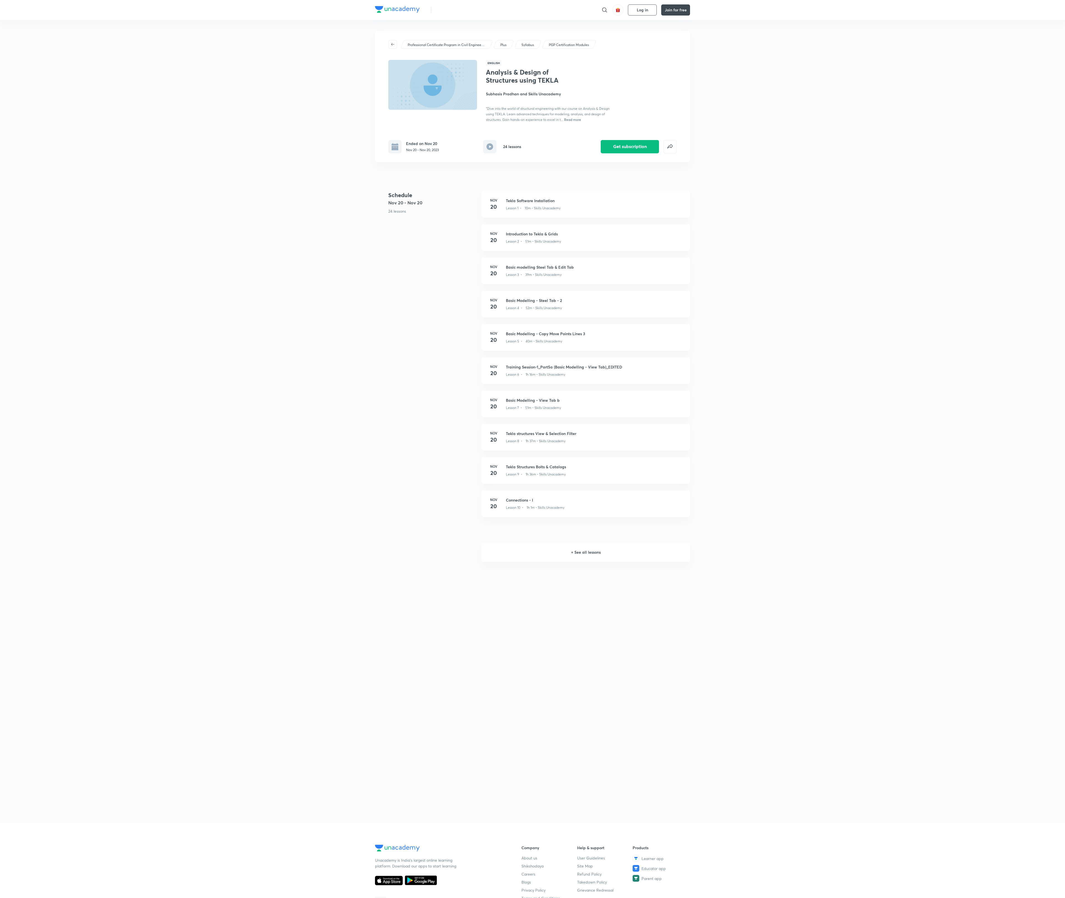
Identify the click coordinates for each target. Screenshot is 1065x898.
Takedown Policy (592, 882)
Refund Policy (589, 874)
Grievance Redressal (595, 890)
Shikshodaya (532, 866)
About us (529, 858)
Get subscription (630, 146)
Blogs (526, 882)
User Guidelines (591, 858)
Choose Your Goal (460, 10)
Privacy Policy (533, 890)
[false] (670, 146)
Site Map (585, 866)
